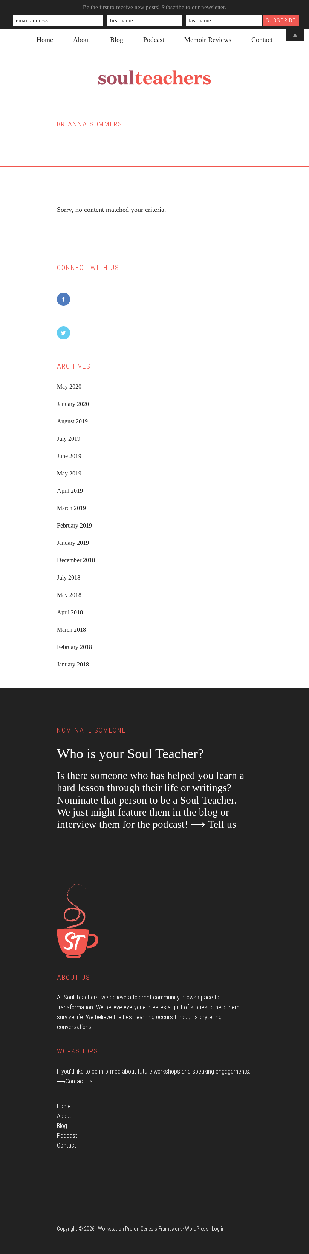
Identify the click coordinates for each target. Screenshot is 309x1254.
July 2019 (68, 438)
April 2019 (70, 490)
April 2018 (70, 612)
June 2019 (69, 456)
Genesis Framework (161, 1229)
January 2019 (73, 543)
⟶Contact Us (75, 1081)
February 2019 (74, 525)
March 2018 (71, 629)
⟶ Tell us (213, 824)
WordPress (196, 1229)
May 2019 (69, 473)
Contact (66, 1145)
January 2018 (73, 664)
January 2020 (73, 404)
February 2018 (74, 647)
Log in (218, 1229)
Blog (62, 1125)
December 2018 (76, 560)
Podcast (67, 1135)
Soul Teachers (154, 77)
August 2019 (72, 421)
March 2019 (71, 508)
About (64, 1116)
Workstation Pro (115, 1229)
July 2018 (68, 577)
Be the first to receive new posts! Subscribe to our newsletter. (154, 7)
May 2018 (69, 595)
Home (64, 1106)
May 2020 (69, 386)
